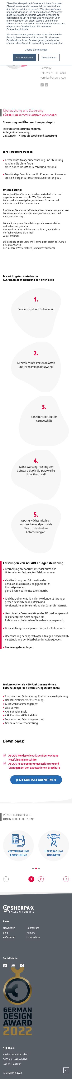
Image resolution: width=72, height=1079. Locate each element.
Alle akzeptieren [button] (24, 57)
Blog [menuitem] (5, 932)
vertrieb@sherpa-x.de (53, 77)
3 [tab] (39, 868)
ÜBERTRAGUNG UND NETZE (54, 853)
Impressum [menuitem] (33, 927)
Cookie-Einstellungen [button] (36, 49)
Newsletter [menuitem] (9, 927)
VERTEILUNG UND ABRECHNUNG (18, 853)
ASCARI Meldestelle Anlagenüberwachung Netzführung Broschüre (33, 757)
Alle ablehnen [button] (49, 57)
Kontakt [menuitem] (31, 932)
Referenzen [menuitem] (9, 937)
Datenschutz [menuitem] (33, 937)
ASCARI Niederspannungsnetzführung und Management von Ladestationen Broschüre (34, 765)
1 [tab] (33, 868)
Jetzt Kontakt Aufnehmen (36, 780)
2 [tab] (36, 868)
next (66, 879)
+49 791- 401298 (12, 1064)
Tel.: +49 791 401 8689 (53, 73)
